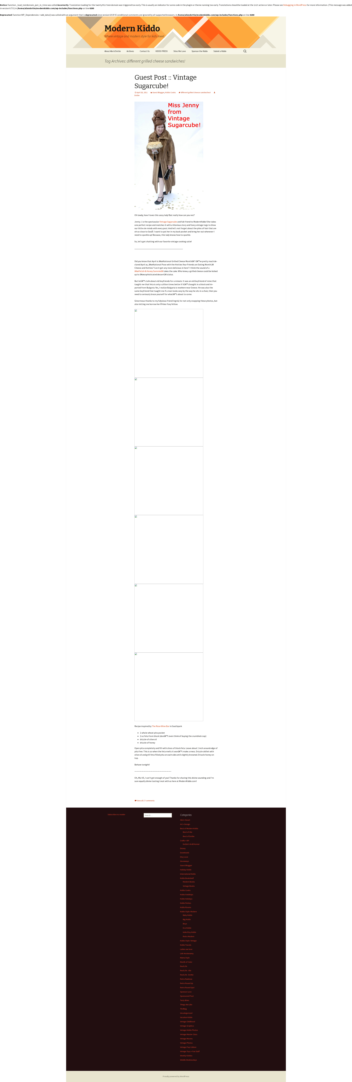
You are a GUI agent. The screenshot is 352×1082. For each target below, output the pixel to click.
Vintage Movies (186, 1038)
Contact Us (145, 51)
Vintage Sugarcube (168, 221)
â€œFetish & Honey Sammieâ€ (148, 271)
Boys (185, 923)
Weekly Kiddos (186, 1055)
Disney (183, 848)
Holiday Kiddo (185, 869)
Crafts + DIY (184, 840)
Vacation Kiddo (186, 1017)
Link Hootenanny (187, 953)
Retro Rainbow (186, 979)
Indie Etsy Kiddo (189, 932)
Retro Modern (188, 936)
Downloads (184, 852)
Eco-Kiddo (187, 928)
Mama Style (185, 957)
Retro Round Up (186, 983)
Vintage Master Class (188, 1034)
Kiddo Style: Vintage (188, 940)
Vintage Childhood (187, 1021)
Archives (130, 51)
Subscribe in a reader (116, 814)
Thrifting (183, 1009)
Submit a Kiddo (220, 51)
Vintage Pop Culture (188, 1047)
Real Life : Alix (185, 970)
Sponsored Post (187, 996)
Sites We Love (180, 51)
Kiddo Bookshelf (187, 878)
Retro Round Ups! (187, 987)
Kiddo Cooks (170, 92)
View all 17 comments (146, 800)
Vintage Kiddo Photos (189, 1030)
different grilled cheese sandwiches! (196, 92)
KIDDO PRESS (162, 51)
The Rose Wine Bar (160, 726)
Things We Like (186, 1004)
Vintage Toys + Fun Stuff (190, 1051)
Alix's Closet (185, 820)
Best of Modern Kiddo (189, 828)
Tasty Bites (184, 1000)
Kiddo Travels (185, 945)
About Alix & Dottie (113, 51)
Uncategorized (186, 1013)
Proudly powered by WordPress (176, 1076)
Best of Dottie (188, 836)
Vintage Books (189, 886)
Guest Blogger (158, 92)
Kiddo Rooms (185, 907)
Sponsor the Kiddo (200, 51)
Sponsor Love (186, 992)
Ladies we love (186, 949)
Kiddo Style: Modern (188, 911)
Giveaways (184, 861)
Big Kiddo (187, 919)
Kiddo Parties (185, 903)
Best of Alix (187, 832)
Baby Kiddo (187, 915)
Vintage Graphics (187, 1026)
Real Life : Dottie (186, 974)
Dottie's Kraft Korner (191, 844)
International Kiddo (188, 874)
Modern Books (189, 882)
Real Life (183, 966)
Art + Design (185, 824)
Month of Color (186, 962)
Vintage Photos (186, 1043)
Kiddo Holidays (186, 899)
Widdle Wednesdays (188, 1060)
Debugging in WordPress (294, 5)
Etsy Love (184, 857)
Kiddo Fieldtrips (186, 894)
